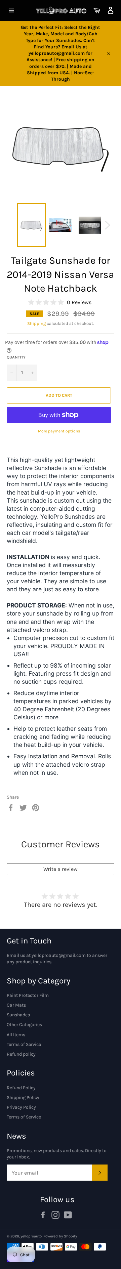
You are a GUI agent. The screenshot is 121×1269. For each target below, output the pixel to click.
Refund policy (21, 1054)
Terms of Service (24, 1044)
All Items (16, 1035)
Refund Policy (21, 1088)
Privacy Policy (21, 1107)
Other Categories (24, 1024)
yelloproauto (31, 1236)
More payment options (59, 431)
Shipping (36, 323)
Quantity (16, 357)
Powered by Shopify (60, 1236)
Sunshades (18, 1015)
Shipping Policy (23, 1097)
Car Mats (16, 1005)
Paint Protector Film (28, 995)
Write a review (60, 869)
